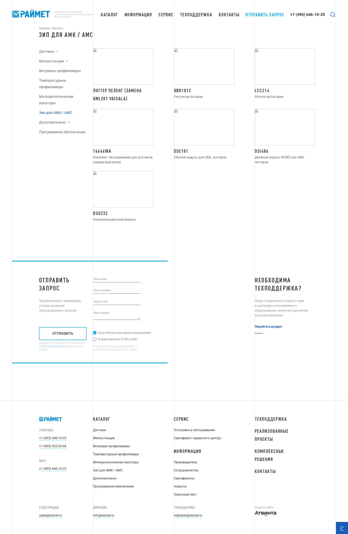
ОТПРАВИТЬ (62, 333)
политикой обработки (53, 346)
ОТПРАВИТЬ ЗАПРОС (265, 14)
